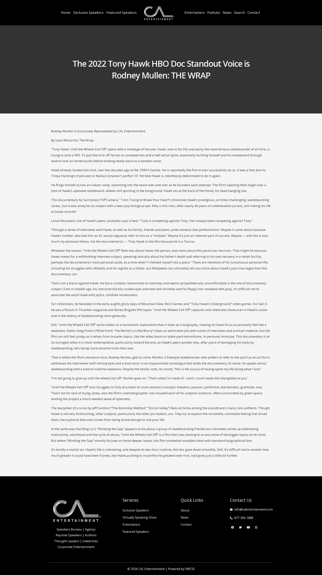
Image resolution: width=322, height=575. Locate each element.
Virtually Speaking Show (139, 517)
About (185, 510)
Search (239, 12)
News (227, 12)
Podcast (213, 12)
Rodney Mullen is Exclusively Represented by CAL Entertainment (98, 131)
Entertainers (194, 12)
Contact (253, 12)
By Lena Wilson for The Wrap (72, 140)
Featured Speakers (121, 12)
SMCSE (190, 569)
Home (65, 12)
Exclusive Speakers (88, 12)
